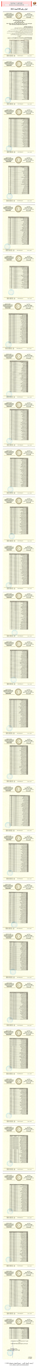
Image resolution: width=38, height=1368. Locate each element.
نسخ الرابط (13, 3)
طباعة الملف (19, 3)
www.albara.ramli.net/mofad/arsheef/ (19, 1365)
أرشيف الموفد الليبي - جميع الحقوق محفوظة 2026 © (19, 1363)
